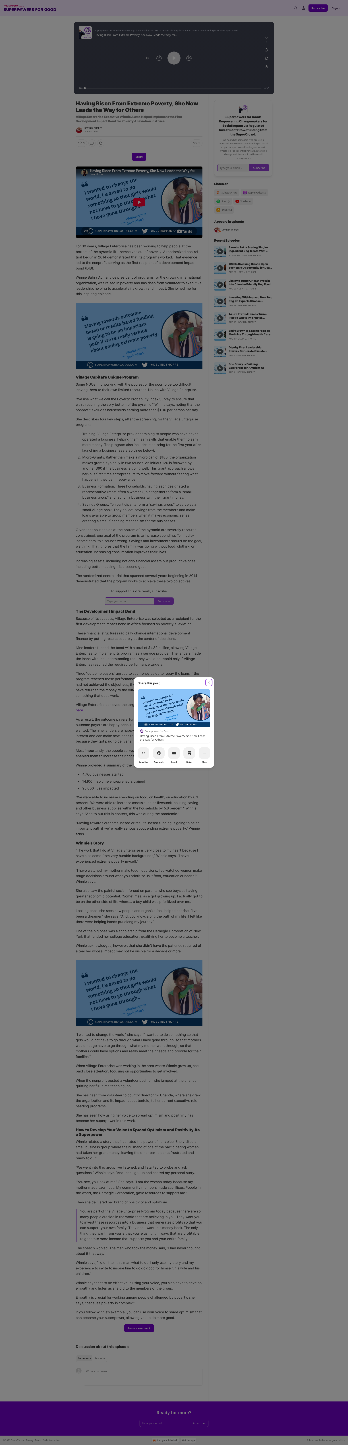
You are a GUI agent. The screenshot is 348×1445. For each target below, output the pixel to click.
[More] (204, 753)
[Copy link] (143, 753)
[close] (209, 682)
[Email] (174, 753)
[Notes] (189, 753)
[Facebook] (159, 753)
